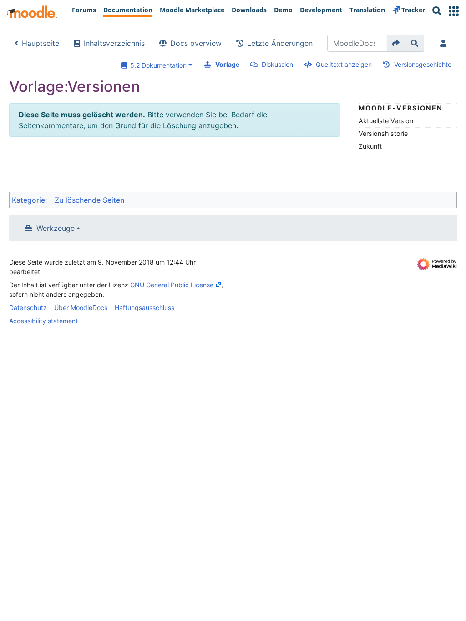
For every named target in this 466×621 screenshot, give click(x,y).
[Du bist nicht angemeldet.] (445, 43)
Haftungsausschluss (144, 307)
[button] (453, 11)
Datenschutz (28, 307)
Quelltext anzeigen (344, 64)
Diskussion (277, 64)
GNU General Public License (171, 285)
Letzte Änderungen (280, 43)
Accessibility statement (43, 321)
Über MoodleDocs (80, 307)
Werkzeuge (55, 228)
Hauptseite (40, 43)
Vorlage (227, 64)
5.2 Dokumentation (157, 65)
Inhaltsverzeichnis (114, 43)
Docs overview (196, 43)
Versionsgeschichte (422, 64)
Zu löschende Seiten (89, 200)
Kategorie (28, 200)
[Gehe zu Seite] (396, 43)
